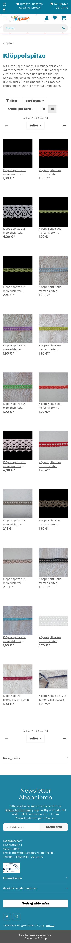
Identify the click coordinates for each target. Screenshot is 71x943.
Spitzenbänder (50, 86)
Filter (13, 100)
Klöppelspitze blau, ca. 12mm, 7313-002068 (53, 697)
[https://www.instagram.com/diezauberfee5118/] (4, 4)
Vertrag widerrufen (35, 903)
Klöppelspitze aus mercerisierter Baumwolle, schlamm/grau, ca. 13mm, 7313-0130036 (52, 522)
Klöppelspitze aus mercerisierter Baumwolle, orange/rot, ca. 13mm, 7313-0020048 (53, 406)
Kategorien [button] (11, 758)
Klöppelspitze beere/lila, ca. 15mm (16, 697)
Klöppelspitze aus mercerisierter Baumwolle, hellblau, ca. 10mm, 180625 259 (53, 289)
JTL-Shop (42, 938)
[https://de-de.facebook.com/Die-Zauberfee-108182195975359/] (4, 9)
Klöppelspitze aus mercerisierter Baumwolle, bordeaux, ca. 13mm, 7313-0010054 (53, 172)
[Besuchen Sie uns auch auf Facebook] (7, 917)
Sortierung (33, 100)
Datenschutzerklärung (19, 810)
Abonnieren (54, 827)
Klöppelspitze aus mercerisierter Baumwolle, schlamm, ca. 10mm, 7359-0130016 (16, 522)
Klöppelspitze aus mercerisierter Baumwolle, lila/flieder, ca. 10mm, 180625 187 (17, 347)
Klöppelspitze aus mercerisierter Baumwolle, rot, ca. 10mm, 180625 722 (50, 464)
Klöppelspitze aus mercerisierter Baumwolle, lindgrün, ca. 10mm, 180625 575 (53, 347)
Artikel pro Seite (19, 109)
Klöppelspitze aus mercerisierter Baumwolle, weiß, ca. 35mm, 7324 (52, 639)
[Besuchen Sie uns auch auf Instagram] (16, 917)
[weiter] (64, 125)
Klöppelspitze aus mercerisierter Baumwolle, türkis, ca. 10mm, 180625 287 (16, 639)
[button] (47, 18)
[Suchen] (63, 28)
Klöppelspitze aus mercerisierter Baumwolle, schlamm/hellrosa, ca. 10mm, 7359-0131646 (17, 581)
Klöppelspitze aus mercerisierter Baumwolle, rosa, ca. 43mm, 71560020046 (16, 464)
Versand (50, 925)
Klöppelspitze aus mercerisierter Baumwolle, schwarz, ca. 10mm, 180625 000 (53, 581)
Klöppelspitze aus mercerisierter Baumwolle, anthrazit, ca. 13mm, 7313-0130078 (16, 172)
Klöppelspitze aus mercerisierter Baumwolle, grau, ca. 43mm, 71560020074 (16, 231)
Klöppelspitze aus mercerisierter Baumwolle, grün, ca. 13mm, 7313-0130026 (16, 289)
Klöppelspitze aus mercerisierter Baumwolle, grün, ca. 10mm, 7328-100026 (52, 231)
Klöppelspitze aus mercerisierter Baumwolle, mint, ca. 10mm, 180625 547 (16, 406)
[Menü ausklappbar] (5, 16)
